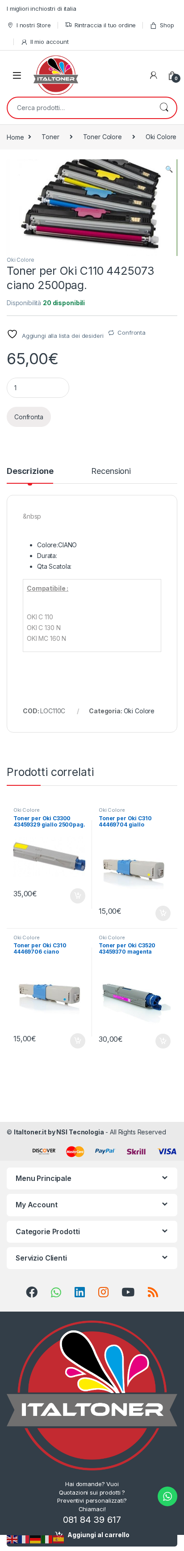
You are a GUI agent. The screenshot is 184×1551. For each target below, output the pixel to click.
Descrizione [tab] (30, 471)
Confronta (131, 332)
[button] (169, 169)
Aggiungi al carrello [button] (72, 895)
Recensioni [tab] (111, 471)
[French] (24, 1538)
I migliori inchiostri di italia (41, 8)
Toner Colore (102, 137)
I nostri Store (34, 25)
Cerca (163, 108)
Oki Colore (161, 137)
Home (15, 137)
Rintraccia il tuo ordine (105, 25)
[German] (36, 1538)
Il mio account (49, 41)
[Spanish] (59, 1538)
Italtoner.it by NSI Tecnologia (59, 1132)
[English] (12, 1538)
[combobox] (79, 108)
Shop (167, 25)
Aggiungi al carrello (98, 1534)
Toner (50, 137)
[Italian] (47, 1538)
